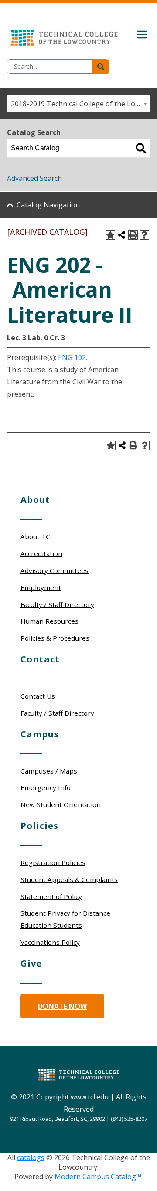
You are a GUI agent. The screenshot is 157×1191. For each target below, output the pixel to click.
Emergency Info (45, 787)
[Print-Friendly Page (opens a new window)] (133, 235)
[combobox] (78, 103)
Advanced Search (34, 178)
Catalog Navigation (48, 205)
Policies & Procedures (54, 638)
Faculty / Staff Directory (57, 604)
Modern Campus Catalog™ (98, 1176)
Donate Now (62, 1006)
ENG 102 (72, 357)
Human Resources (49, 621)
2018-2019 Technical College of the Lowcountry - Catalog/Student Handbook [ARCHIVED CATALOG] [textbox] (80, 104)
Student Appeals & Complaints (69, 879)
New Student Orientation (60, 804)
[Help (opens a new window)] (144, 235)
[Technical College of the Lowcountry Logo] (64, 36)
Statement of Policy (51, 896)
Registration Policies (52, 862)
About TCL (37, 536)
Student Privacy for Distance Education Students (65, 919)
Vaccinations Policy (50, 942)
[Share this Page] (121, 235)
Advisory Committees (54, 570)
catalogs (30, 1157)
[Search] (141, 148)
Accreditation (41, 553)
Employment (40, 587)
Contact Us (37, 696)
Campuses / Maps (48, 771)
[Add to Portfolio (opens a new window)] (110, 235)
